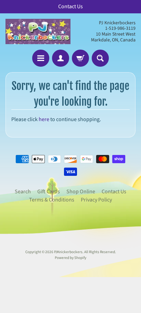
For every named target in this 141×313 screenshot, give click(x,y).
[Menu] (40, 58)
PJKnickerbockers (68, 252)
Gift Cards (48, 191)
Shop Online (80, 191)
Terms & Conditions (51, 200)
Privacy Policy (96, 200)
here (44, 119)
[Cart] (80, 58)
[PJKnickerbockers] (37, 31)
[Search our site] (100, 58)
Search (23, 191)
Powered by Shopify (70, 257)
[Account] (60, 58)
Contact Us (114, 191)
